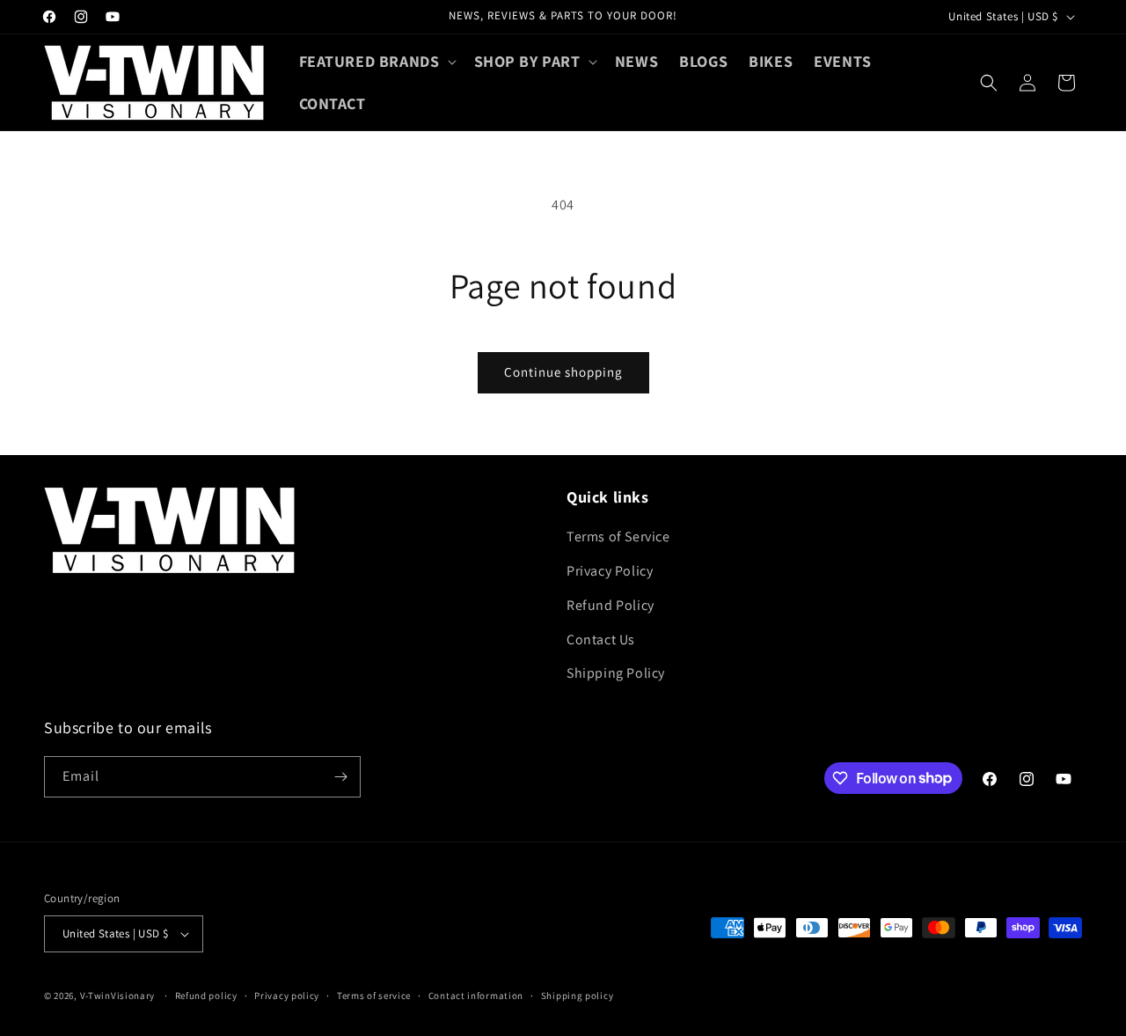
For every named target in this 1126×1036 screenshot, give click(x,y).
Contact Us (601, 639)
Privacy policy (286, 995)
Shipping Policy (616, 673)
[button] (376, 61)
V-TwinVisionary (118, 995)
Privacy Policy (610, 571)
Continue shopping (563, 372)
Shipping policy (577, 995)
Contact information (475, 995)
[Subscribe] (340, 776)
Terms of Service (618, 536)
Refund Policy (610, 605)
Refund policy (206, 995)
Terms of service (374, 995)
